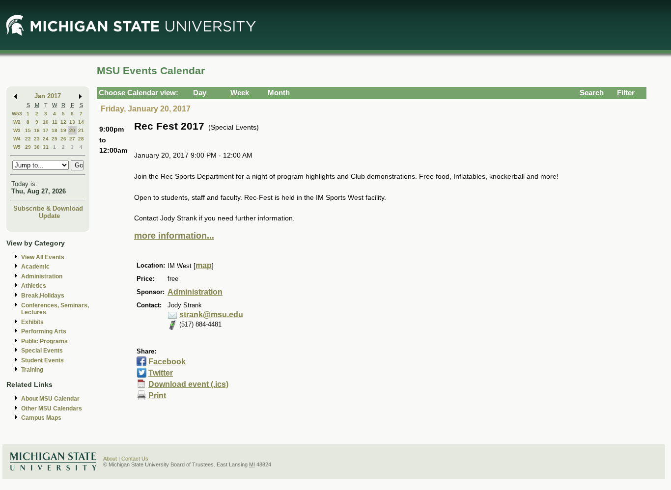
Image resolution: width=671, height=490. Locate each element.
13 (72, 122)
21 (81, 130)
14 (81, 122)
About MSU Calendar (50, 398)
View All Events (42, 257)
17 (46, 130)
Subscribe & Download (48, 208)
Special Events (42, 350)
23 (37, 138)
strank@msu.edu (211, 314)
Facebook (167, 361)
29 (28, 147)
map (204, 265)
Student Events (42, 360)
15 (28, 130)
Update (49, 215)
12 (63, 122)
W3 (17, 130)
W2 (17, 122)
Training (32, 369)
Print (157, 395)
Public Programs (44, 341)
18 (54, 130)
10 (46, 122)
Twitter (160, 373)
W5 (17, 147)
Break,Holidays (42, 295)
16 (37, 130)
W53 (17, 113)
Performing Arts (43, 331)
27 (72, 138)
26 (63, 138)
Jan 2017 (47, 96)
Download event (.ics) (188, 384)
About (110, 459)
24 (46, 138)
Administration (41, 276)
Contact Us (134, 459)
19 (63, 130)
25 (54, 138)
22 (28, 138)
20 (72, 130)
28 (81, 138)
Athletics (33, 285)
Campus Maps (41, 417)
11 (54, 122)
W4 (17, 138)
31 (46, 147)
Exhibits (32, 322)
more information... (174, 236)
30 (37, 147)
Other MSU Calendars (51, 408)
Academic (35, 266)
